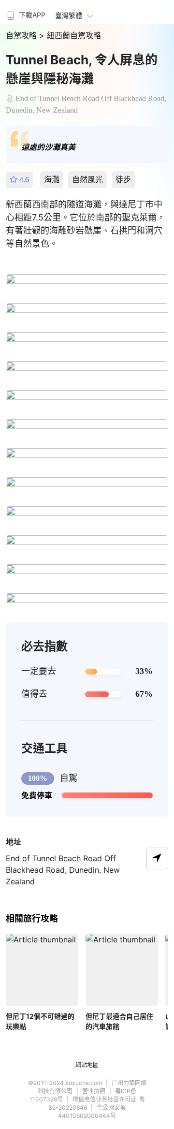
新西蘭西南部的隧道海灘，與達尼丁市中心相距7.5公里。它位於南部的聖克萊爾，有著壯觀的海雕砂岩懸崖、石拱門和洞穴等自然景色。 (85, 224)
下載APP (32, 15)
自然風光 (87, 179)
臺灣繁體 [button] (68, 15)
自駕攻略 (22, 35)
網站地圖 (87, 1065)
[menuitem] (25, 12)
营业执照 (93, 1091)
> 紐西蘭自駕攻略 (70, 35)
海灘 (51, 179)
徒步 (123, 179)
